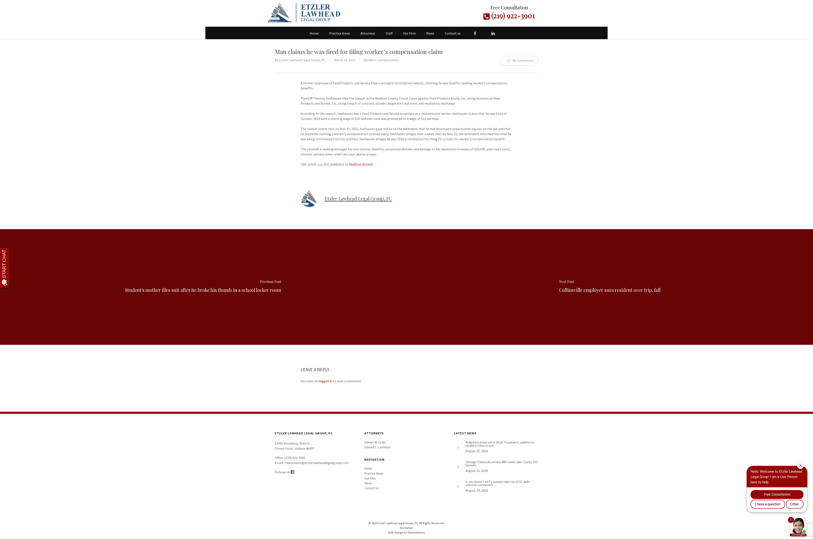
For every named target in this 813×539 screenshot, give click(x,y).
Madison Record (361, 164)
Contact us (371, 488)
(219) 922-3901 (512, 15)
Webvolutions (416, 532)
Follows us (283, 472)
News (368, 483)
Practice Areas (373, 473)
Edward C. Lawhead (377, 447)
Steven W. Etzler (375, 442)
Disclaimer (406, 528)
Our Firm (370, 478)
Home (368, 468)
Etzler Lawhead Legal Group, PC (302, 60)
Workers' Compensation (381, 60)
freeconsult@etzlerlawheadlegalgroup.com (316, 463)
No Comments (523, 60)
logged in (325, 381)
